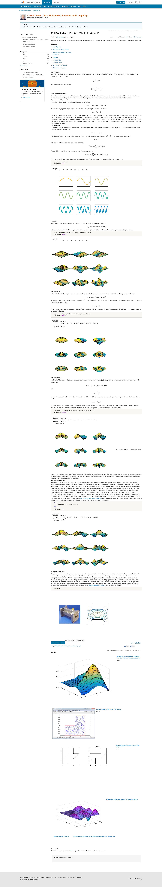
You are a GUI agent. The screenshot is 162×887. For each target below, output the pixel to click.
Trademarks (31, 877)
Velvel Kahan (29, 42)
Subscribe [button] (36, 10)
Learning (56, 2)
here (71, 851)
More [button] (84, 6)
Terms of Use (71, 877)
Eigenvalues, (71, 646)
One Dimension (57, 55)
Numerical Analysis (35, 63)
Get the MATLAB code (58, 643)
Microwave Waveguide (59, 68)
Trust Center (23, 877)
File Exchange (37, 6)
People (35, 58)
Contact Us (79, 877)
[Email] (132, 646)
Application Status (61, 877)
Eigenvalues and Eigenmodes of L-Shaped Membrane (122, 799)
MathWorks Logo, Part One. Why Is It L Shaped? (75, 33)
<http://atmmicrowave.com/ (96, 585)
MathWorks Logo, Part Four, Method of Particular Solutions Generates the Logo (128, 657)
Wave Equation (57, 47)
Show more (24, 66)
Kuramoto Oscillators (31, 37)
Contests (73, 6)
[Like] (132, 643)
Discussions (65, 6)
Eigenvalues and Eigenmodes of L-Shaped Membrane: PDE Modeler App (94, 836)
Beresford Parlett (30, 44)
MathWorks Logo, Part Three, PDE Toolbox (108, 709)
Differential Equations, (61, 646)
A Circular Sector (57, 62)
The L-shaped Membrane (60, 65)
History (35, 54)
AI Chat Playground (53, 6)
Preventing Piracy (50, 877)
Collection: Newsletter (27, 77)
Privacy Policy (40, 877)
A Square (55, 57)
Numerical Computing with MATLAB (90, 498)
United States (136, 878)
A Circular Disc (57, 60)
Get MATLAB (121, 2)
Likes (129, 37)
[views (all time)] (111, 37)
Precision (35, 56)
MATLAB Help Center (34, 2)
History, (76, 646)
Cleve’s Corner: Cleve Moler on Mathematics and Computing (57, 15)
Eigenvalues (35, 61)
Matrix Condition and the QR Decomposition (37, 39)
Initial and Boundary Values (61, 49)
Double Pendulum (30, 46)
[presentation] (96, 80)
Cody (44, 6)
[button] (136, 2)
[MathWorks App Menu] (140, 2)
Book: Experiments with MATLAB (30, 72)
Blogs (79, 6)
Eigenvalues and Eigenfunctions (62, 52)
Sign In (131, 2)
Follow (138, 643)
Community (47, 2)
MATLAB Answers (25, 6)
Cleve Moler (60, 37)
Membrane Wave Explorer (61, 836)
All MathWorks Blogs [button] (24, 10)
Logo (79, 646)
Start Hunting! (26, 97)
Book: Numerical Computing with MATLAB (33, 74)
